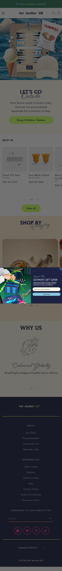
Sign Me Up (46, 294)
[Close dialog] (60, 269)
